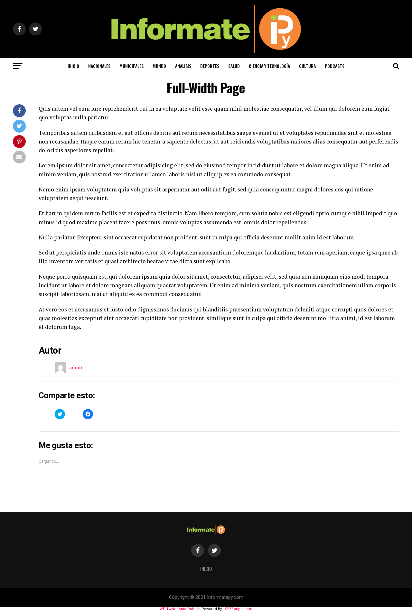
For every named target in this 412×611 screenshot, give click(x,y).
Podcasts (334, 65)
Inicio (73, 65)
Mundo (159, 65)
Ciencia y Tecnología (269, 65)
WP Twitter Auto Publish (180, 609)
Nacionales (99, 65)
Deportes (209, 65)
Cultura (307, 65)
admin (76, 367)
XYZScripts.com (238, 609)
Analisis (183, 65)
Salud (234, 65)
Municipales (131, 65)
